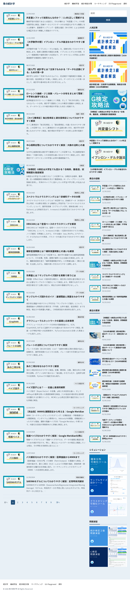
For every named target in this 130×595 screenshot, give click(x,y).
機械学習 (75, 3)
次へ (58, 502)
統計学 (67, 3)
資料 (125, 3)
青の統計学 (9, 3)
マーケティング (100, 3)
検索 (108, 19)
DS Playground (115, 3)
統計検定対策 (86, 3)
